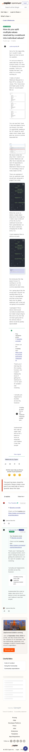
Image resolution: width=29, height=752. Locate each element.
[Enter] (3, 7)
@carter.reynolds (15, 507)
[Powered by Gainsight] (14, 708)
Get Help (4, 12)
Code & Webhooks (9, 20)
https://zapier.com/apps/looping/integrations (18, 356)
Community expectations (11, 668)
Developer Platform (14, 723)
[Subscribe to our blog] (17, 741)
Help (14, 720)
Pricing (14, 717)
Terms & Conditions (8, 711)
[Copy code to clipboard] (23, 184)
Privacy (23, 749)
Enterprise (14, 731)
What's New (5, 16)
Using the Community (10, 666)
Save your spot (9, 650)
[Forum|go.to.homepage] (11, 3)
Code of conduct (9, 663)
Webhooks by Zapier (11, 459)
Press (14, 725)
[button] (25, 3)
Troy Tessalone (12, 503)
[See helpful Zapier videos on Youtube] (24, 741)
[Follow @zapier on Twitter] (21, 741)
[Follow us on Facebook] (11, 741)
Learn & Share (15, 12)
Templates (14, 734)
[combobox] (14, 7)
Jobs (14, 728)
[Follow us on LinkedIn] (14, 741)
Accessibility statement (20, 711)
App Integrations (14, 736)
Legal (17, 749)
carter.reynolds (13, 46)
